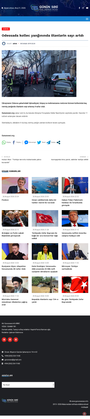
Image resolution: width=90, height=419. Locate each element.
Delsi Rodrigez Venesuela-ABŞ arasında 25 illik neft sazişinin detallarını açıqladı (44, 269)
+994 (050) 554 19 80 (12, 356)
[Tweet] (41, 142)
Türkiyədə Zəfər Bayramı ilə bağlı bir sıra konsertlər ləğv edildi (45, 235)
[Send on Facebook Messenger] (30, 142)
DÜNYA (5, 29)
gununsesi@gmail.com (13, 360)
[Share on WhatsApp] (6, 142)
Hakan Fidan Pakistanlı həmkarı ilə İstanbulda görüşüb (72, 202)
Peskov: (5, 200)
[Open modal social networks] (58, 142)
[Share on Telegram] (50, 142)
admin (15, 43)
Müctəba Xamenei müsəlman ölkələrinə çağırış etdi (14, 302)
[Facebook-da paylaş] (16, 142)
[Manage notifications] (84, 414)
